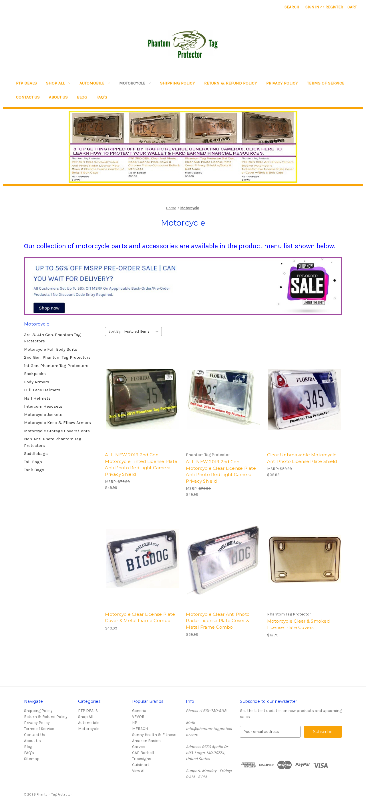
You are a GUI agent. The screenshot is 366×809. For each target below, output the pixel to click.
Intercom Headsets (43, 406)
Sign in (312, 7)
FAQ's (101, 97)
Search (292, 7)
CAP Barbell (143, 752)
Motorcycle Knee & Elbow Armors (57, 422)
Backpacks (35, 373)
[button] (183, 147)
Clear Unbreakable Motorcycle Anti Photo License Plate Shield (302, 458)
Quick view (141, 394)
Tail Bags (33, 461)
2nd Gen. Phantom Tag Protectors (57, 357)
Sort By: (114, 331)
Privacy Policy (282, 83)
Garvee (138, 746)
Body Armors (36, 381)
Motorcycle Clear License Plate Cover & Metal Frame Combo (140, 617)
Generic (139, 710)
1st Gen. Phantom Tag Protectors (56, 365)
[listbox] (143, 331)
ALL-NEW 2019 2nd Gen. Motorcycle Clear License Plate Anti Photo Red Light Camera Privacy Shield (221, 471)
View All (139, 770)
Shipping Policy (177, 83)
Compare (140, 404)
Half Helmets (37, 398)
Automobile (92, 83)
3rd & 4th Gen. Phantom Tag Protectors (52, 338)
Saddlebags (36, 453)
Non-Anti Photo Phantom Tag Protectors (52, 442)
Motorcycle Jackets (43, 414)
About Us (58, 97)
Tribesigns (141, 758)
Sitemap (31, 758)
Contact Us (28, 97)
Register (334, 7)
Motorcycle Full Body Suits (50, 349)
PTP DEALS (26, 83)
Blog (82, 97)
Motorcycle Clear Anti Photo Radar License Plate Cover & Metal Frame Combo (218, 620)
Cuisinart (140, 764)
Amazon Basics (146, 740)
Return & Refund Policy (230, 83)
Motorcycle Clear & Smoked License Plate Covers (298, 624)
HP (134, 722)
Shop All (55, 83)
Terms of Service (326, 83)
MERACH (140, 728)
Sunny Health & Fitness (154, 734)
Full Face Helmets (42, 389)
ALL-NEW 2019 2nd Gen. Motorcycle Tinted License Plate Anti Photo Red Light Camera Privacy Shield (141, 464)
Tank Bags (34, 469)
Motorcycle (132, 83)
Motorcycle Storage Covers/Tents (57, 430)
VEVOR (138, 716)
